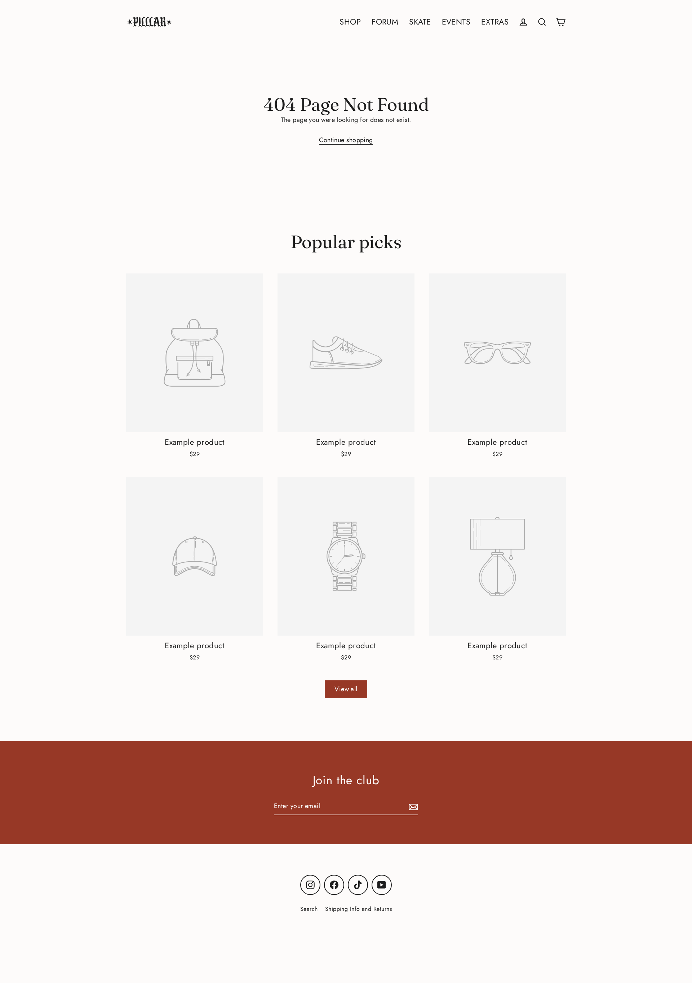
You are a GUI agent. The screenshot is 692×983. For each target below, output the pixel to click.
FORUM (385, 21)
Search (309, 909)
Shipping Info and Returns (358, 909)
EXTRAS (495, 21)
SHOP (350, 21)
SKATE (420, 21)
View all (346, 689)
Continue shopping (346, 140)
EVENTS (456, 21)
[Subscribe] (412, 806)
